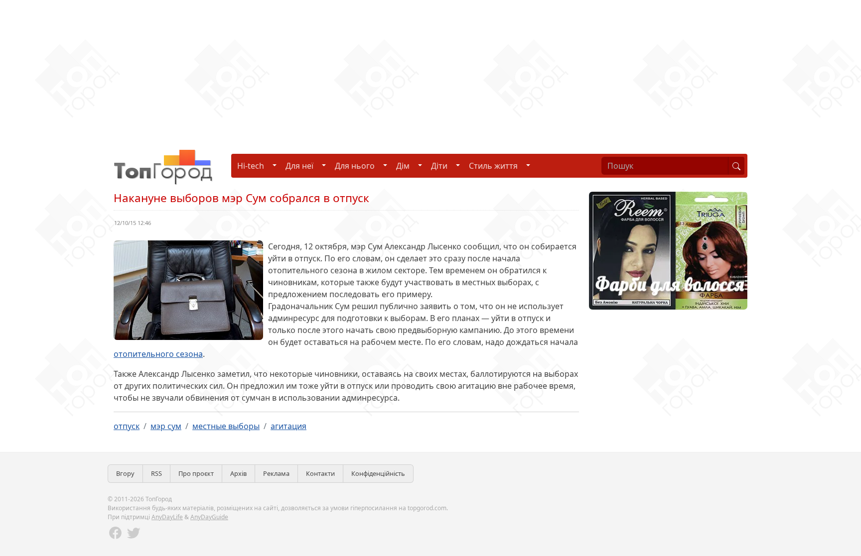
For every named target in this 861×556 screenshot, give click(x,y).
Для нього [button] (355, 165)
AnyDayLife (167, 517)
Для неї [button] (299, 165)
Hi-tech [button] (250, 165)
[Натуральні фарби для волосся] (668, 249)
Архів (238, 473)
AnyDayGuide (209, 517)
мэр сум (165, 426)
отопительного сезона (158, 353)
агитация (288, 426)
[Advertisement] (299, 69)
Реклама (276, 473)
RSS (156, 473)
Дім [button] (403, 165)
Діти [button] (439, 165)
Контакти (320, 473)
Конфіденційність (378, 473)
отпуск (127, 426)
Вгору (125, 473)
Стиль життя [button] (493, 165)
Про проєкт (196, 473)
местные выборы (226, 426)
